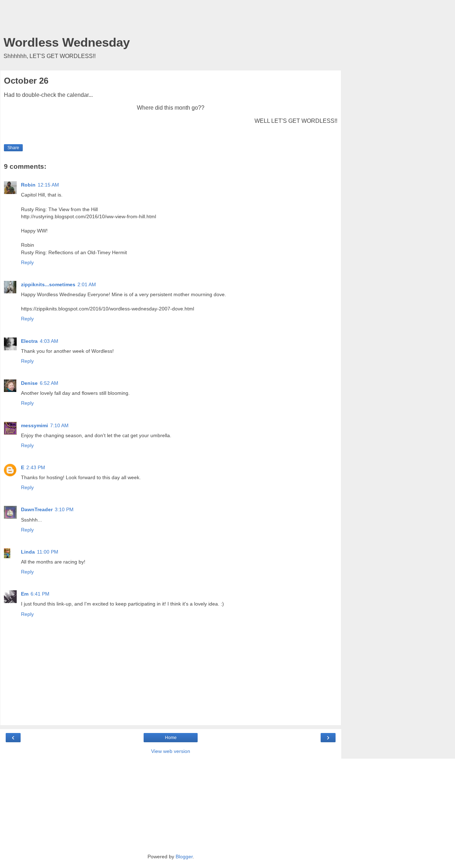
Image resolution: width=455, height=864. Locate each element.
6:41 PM (40, 594)
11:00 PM (47, 552)
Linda (28, 552)
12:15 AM (48, 185)
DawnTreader (37, 509)
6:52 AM (49, 383)
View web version (170, 751)
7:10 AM (59, 425)
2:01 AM (86, 284)
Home (171, 737)
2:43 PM (35, 467)
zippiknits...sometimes (48, 284)
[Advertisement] (171, 19)
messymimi (34, 425)
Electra (29, 341)
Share (13, 147)
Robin (28, 185)
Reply (27, 262)
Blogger (184, 856)
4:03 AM (49, 341)
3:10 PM (64, 509)
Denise (29, 383)
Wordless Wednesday (67, 42)
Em (24, 594)
